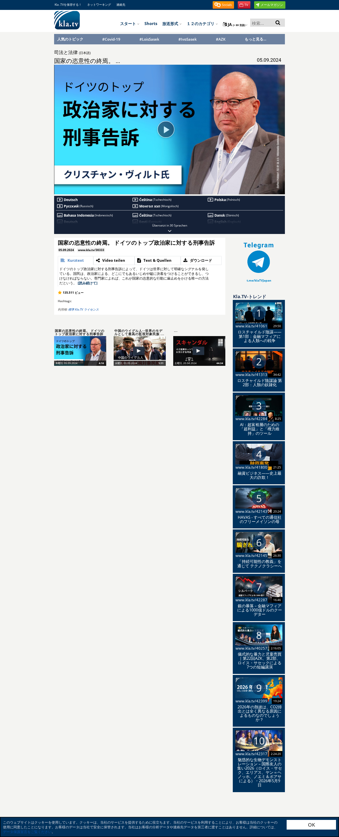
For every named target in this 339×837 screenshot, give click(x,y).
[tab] (75, 260)
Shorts (150, 23)
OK (311, 824)
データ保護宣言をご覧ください (27, 831)
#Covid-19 (111, 39)
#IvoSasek (187, 39)
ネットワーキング (99, 4)
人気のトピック (70, 38)
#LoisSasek (149, 39)
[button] (223, 5)
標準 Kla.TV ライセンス (83, 309)
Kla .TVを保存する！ (68, 4)
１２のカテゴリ (201, 23)
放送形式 (170, 23)
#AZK (221, 39)
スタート (128, 23)
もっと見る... (255, 38)
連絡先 (120, 4)
